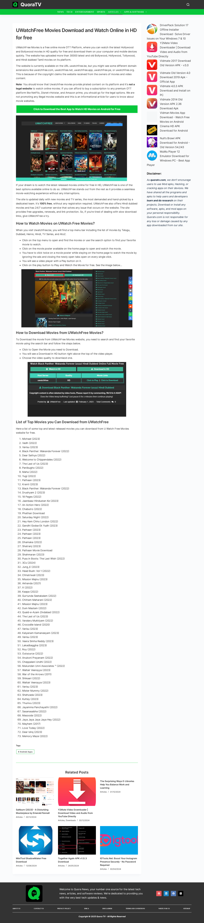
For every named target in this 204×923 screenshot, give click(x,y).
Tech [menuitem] (69, 12)
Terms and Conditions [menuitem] (135, 908)
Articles (19, 817)
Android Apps (25, 752)
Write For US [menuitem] (164, 908)
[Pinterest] (159, 893)
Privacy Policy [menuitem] (64, 908)
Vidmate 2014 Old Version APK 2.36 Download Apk (171, 104)
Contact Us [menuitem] (39, 908)
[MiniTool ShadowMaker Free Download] (35, 840)
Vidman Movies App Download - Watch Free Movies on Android (175, 117)
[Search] (188, 4)
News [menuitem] (60, 12)
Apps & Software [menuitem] (134, 12)
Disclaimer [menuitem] (107, 908)
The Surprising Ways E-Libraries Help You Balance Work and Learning (117, 784)
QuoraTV (31, 4)
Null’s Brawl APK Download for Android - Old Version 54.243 (175, 143)
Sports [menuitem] (101, 12)
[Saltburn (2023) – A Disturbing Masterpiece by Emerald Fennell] (35, 791)
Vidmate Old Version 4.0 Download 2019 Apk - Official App (175, 77)
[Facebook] (173, 893)
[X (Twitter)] (180, 893)
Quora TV (100, 916)
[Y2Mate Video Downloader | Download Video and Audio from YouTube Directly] (77, 791)
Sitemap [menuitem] (186, 908)
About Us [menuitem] (16, 908)
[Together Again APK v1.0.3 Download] (77, 840)
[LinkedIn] (166, 893)
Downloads (71, 820)
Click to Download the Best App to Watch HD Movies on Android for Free (76, 109)
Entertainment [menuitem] (84, 12)
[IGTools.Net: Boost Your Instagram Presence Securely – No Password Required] (119, 840)
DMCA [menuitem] (86, 908)
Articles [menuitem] (113, 12)
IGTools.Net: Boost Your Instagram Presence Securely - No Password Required (118, 861)
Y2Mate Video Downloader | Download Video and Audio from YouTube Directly (75, 813)
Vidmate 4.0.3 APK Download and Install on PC (175, 90)
